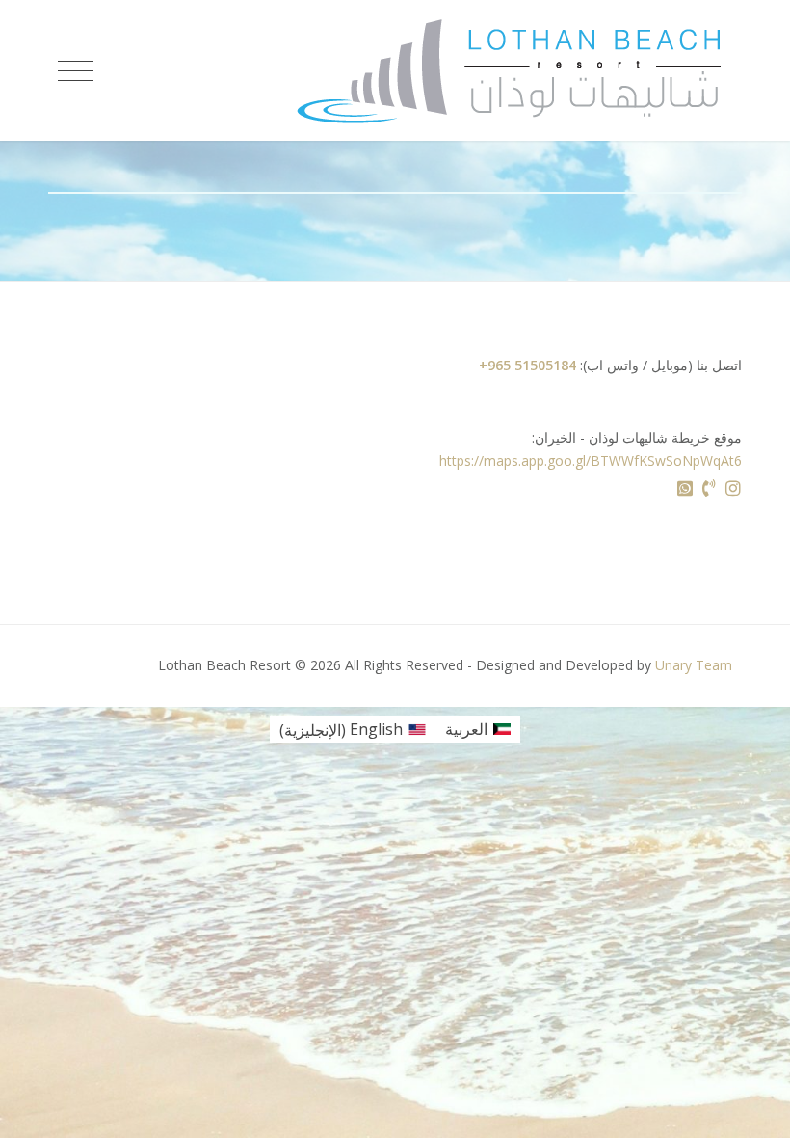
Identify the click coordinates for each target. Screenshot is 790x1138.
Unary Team (693, 665)
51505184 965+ (527, 365)
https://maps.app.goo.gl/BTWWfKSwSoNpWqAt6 (590, 460)
